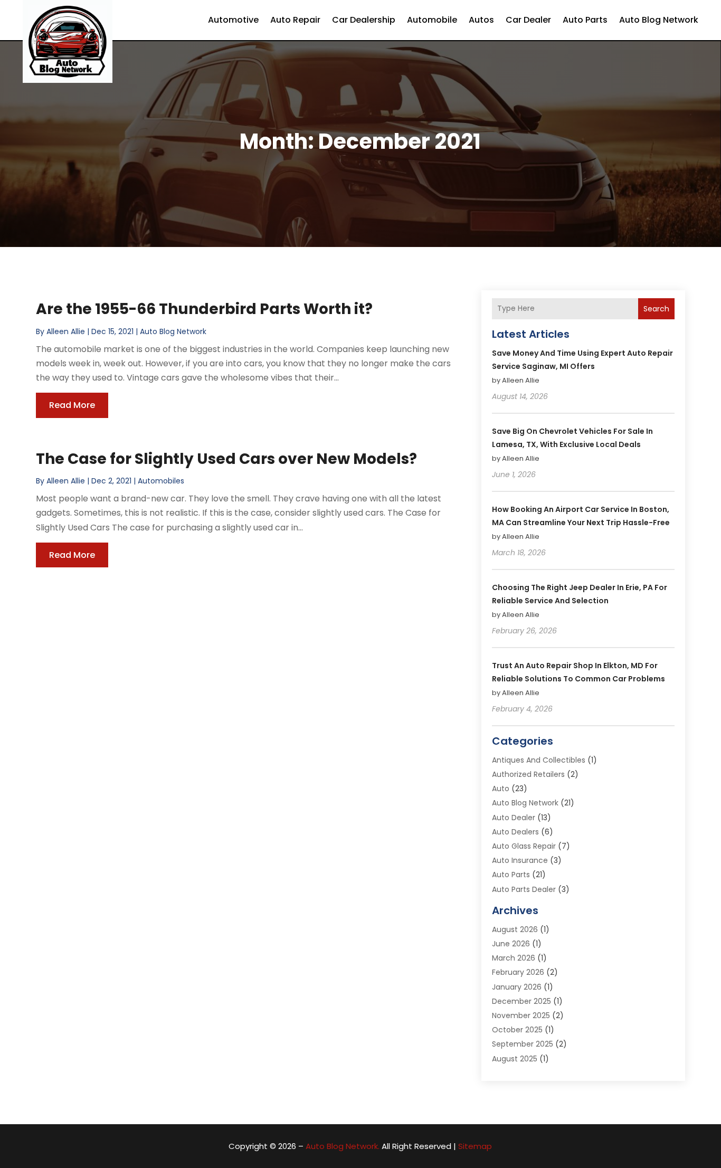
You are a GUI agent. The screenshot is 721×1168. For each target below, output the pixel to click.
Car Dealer (528, 20)
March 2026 (513, 958)
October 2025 (517, 1029)
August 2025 (514, 1058)
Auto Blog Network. (343, 1146)
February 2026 (518, 972)
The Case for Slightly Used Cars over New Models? (226, 459)
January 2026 (517, 987)
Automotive (233, 20)
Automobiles (161, 481)
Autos (481, 20)
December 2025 (521, 1001)
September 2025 (522, 1044)
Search (656, 308)
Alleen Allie (65, 331)
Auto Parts (585, 20)
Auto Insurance (520, 860)
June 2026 (511, 943)
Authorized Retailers (528, 774)
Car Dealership (363, 20)
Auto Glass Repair (524, 846)
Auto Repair (295, 20)
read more (72, 405)
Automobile (432, 20)
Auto (500, 788)
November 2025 (521, 1015)
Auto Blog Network (658, 20)
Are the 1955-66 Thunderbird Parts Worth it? (204, 309)
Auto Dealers (515, 832)
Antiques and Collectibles (538, 760)
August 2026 (515, 929)
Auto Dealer (513, 817)
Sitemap (475, 1146)
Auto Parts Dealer (524, 889)
